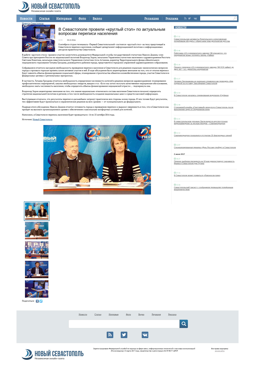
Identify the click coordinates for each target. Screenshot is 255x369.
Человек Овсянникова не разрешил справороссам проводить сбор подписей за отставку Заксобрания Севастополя (203, 82)
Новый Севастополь (42, 119)
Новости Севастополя (32, 23)
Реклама (172, 18)
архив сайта (219, 351)
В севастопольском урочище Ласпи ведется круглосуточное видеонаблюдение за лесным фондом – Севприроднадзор (201, 122)
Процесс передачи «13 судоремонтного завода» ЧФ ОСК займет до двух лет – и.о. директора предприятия (204, 68)
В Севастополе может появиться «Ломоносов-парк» (197, 175)
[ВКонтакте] (37, 301)
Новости (26, 18)
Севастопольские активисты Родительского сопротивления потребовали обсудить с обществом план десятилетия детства (202, 40)
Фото (82, 18)
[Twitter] (41, 301)
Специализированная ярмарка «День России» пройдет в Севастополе (205, 147)
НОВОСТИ (180, 27)
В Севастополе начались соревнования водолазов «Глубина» (201, 95)
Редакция (151, 18)
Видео (97, 18)
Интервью (64, 18)
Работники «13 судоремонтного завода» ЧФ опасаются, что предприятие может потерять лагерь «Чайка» (200, 54)
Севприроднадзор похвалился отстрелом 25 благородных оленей (203, 135)
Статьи (44, 18)
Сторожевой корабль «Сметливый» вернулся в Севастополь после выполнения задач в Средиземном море (203, 108)
